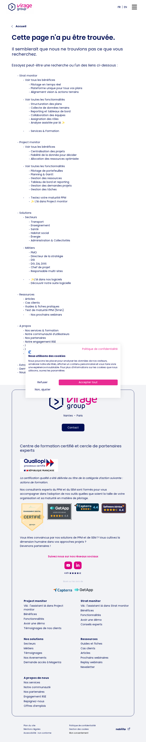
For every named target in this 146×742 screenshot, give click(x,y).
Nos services (32, 682)
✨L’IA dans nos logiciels (46, 279)
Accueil (21, 26)
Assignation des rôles (45, 119)
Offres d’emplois (35, 706)
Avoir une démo (34, 623)
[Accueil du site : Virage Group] (20, 7)
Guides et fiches (91, 643)
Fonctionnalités (34, 619)
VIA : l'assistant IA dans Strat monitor (105, 606)
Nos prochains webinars (46, 315)
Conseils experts (91, 624)
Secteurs (31, 217)
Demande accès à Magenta (42, 662)
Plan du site (29, 725)
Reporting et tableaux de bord (51, 111)
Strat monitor (28, 75)
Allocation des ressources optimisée (55, 159)
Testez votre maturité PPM (48, 197)
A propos (25, 326)
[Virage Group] (73, 402)
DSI (33, 260)
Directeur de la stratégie (47, 256)
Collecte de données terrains (50, 108)
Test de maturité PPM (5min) (44, 310)
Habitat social (40, 233)
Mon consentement (78, 733)
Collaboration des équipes (48, 115)
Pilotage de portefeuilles (47, 171)
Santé (35, 229)
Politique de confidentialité (82, 725)
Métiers (30, 248)
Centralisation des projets (48, 151)
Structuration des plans (46, 104)
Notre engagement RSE (40, 342)
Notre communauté (37, 687)
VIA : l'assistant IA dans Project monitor (43, 607)
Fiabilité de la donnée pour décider (54, 155)
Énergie (35, 237)
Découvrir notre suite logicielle (51, 283)
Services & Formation (45, 131)
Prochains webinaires (94, 658)
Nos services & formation (42, 330)
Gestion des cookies (79, 729)
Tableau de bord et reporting (50, 182)
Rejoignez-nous (34, 701)
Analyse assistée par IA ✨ (48, 122)
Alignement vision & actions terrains (55, 92)
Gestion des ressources (46, 178)
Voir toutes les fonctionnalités (45, 99)
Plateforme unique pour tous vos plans (56, 88)
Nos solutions (33, 639)
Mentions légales (32, 729)
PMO (34, 252)
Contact (73, 427)
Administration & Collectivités (50, 240)
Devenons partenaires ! (35, 546)
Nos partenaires (35, 338)
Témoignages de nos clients (42, 628)
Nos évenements (35, 658)
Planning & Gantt (42, 174)
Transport (37, 222)
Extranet (24, 365)
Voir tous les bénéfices (40, 80)
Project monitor (29, 142)
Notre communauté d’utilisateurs (47, 334)
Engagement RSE (35, 696)
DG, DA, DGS (39, 264)
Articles (30, 299)
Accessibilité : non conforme (37, 733)
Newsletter (88, 667)
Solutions (25, 213)
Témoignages (33, 653)
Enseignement (40, 225)
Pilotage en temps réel (46, 84)
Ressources (26, 294)
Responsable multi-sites (47, 271)
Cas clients (32, 303)
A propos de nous (36, 678)
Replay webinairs (91, 662)
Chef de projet (40, 267)
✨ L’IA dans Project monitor (49, 201)
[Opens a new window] (68, 565)
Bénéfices (30, 614)
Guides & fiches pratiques (42, 306)
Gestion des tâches (44, 189)
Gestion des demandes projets (51, 185)
